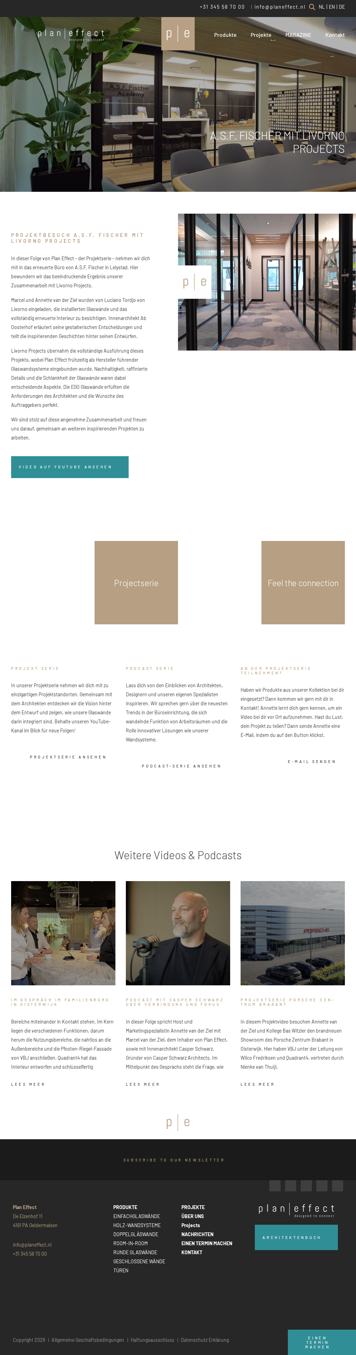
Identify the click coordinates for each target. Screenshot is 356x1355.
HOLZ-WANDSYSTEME (137, 1225)
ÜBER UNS (192, 1216)
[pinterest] (337, 1185)
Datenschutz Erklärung (205, 1340)
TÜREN (120, 1270)
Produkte (225, 34)
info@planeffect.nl (280, 7)
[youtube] (321, 1185)
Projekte (261, 34)
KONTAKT (191, 1252)
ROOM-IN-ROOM (130, 1243)
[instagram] (290, 1185)
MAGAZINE (298, 34)
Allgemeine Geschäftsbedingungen (87, 1340)
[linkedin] (306, 1185)
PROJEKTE (193, 1207)
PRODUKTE (125, 1207)
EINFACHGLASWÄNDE (136, 1216)
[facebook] (275, 1185)
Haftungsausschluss (152, 1340)
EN (332, 7)
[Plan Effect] (178, 33)
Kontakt (335, 34)
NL (322, 7)
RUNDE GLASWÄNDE (135, 1252)
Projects (190, 1225)
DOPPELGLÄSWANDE (135, 1234)
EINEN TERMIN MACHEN (206, 1243)
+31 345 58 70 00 (222, 7)
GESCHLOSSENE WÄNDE (139, 1261)
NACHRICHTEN (197, 1234)
